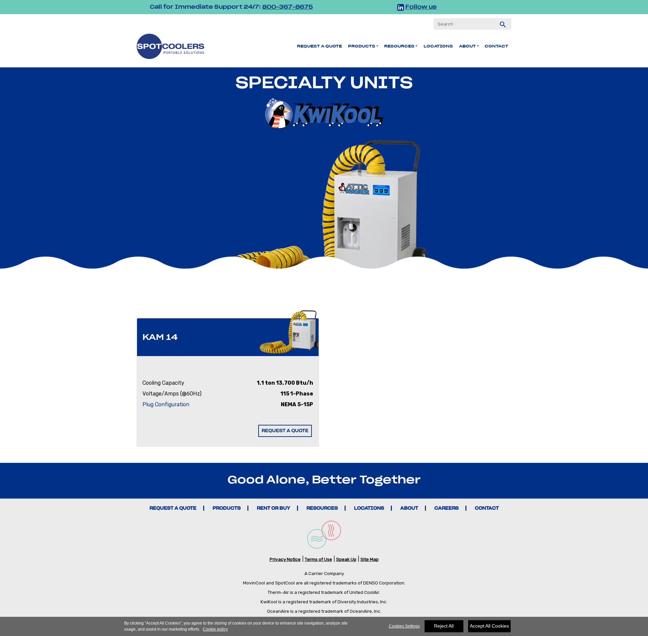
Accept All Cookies (489, 626)
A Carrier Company (324, 573)
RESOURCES (322, 508)
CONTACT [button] (496, 46)
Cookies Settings (404, 626)
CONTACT (487, 508)
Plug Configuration (165, 404)
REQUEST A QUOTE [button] (285, 431)
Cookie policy (215, 629)
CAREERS (446, 508)
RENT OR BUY (273, 508)
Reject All (444, 626)
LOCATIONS (438, 46)
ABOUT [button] (467, 46)
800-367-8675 (287, 6)
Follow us (421, 6)
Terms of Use (318, 559)
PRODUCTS (227, 508)
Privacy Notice (285, 559)
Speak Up (346, 559)
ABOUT (409, 508)
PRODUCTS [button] (361, 46)
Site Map (369, 559)
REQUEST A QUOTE (319, 46)
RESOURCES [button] (399, 46)
